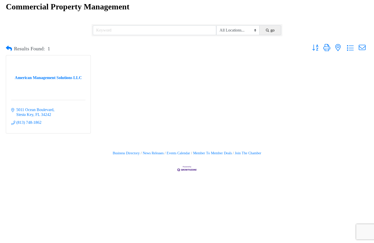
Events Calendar (178, 153)
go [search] (272, 30)
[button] (9, 48)
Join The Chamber (248, 153)
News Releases (153, 153)
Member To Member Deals (212, 153)
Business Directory (126, 153)
